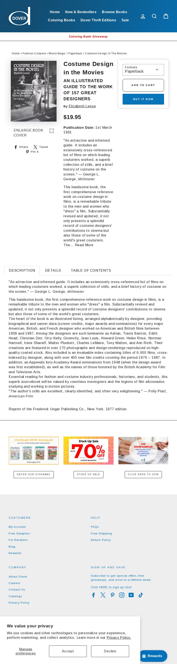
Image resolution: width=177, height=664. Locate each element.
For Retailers (18, 540)
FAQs (95, 526)
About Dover (18, 576)
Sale (125, 20)
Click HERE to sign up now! (111, 587)
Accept (68, 651)
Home (55, 12)
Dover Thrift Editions (98, 20)
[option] (88, 36)
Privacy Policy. (119, 637)
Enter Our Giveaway (34, 474)
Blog (12, 546)
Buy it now (143, 99)
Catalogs (15, 596)
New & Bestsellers (80, 12)
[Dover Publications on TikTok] (140, 595)
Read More (84, 245)
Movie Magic (57, 53)
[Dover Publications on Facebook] (93, 595)
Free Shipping (101, 533)
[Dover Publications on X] (103, 595)
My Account (17, 526)
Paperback (75, 53)
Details (53, 270)
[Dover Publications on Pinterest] (112, 595)
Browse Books (114, 12)
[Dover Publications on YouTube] (131, 595)
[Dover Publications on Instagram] (121, 595)
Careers (15, 583)
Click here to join (143, 474)
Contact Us (17, 589)
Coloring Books (61, 20)
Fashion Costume (34, 53)
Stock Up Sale (88, 474)
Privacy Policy (19, 602)
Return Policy (101, 540)
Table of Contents (91, 270)
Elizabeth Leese (82, 106)
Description (22, 270)
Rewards (15, 553)
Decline (110, 651)
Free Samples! (19, 533)
